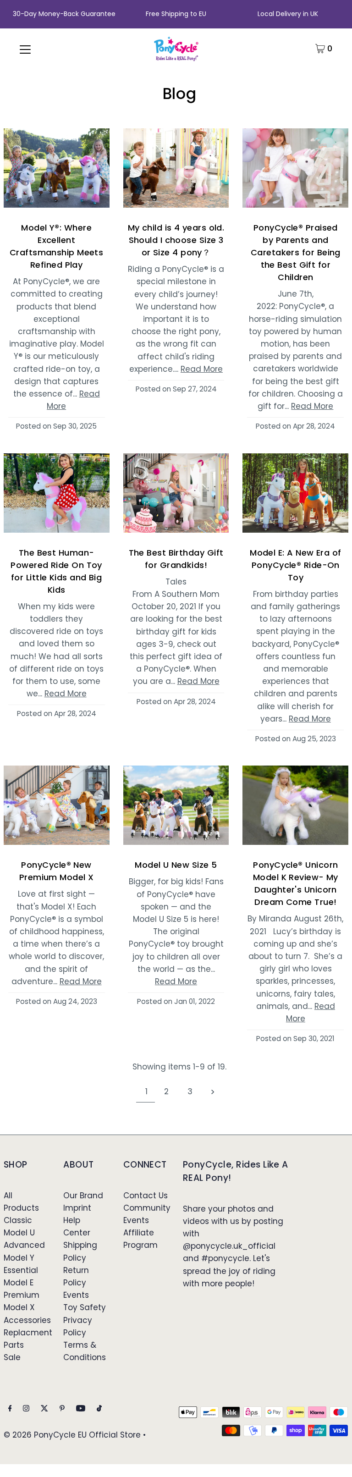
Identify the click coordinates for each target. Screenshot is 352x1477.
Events (76, 1295)
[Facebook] (10, 1409)
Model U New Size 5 (176, 865)
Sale (12, 1357)
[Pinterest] (62, 1409)
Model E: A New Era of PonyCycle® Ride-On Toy (295, 565)
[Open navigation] (25, 48)
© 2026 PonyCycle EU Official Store (72, 1434)
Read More (202, 369)
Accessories (27, 1320)
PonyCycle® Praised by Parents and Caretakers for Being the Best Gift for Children (296, 252)
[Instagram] (26, 1409)
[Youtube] (80, 1409)
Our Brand (83, 1195)
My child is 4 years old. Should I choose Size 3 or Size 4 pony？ (176, 240)
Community (146, 1207)
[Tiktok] (99, 1409)
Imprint (77, 1207)
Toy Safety (84, 1307)
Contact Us (145, 1195)
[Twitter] (44, 1409)
